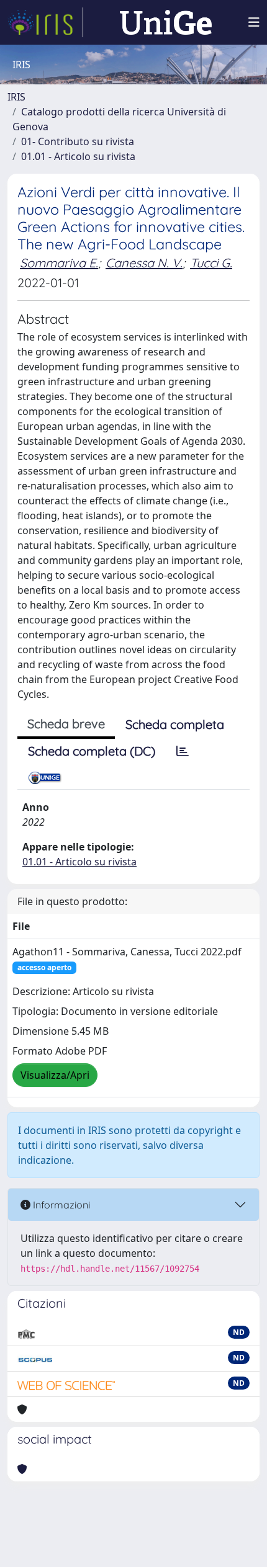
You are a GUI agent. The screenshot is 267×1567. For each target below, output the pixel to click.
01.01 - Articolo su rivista (78, 156)
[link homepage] (45, 22)
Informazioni (60, 1205)
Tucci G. (211, 262)
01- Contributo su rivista (77, 141)
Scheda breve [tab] (66, 723)
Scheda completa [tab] (174, 724)
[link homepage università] (166, 22)
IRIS (16, 97)
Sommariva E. (59, 262)
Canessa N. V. (144, 262)
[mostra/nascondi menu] (254, 22)
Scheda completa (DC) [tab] (91, 751)
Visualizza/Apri (54, 1075)
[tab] (182, 751)
